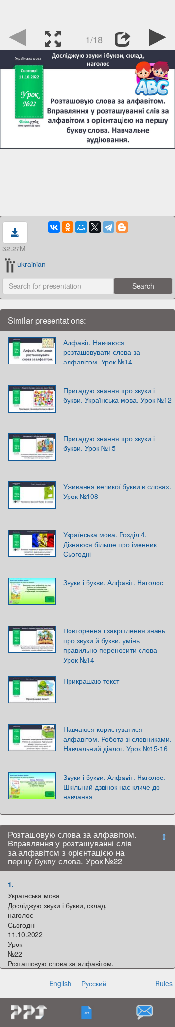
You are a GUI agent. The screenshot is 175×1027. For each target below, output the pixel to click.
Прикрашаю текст (91, 681)
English (60, 983)
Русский (93, 983)
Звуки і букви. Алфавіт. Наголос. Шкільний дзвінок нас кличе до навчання (114, 786)
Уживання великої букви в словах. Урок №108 (117, 491)
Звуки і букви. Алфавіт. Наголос (113, 582)
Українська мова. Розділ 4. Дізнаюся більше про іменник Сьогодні (110, 544)
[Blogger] (122, 227)
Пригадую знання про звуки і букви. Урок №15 (109, 443)
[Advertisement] (87, 12)
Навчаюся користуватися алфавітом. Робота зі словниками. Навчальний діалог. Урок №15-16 (117, 738)
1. (11, 884)
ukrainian (32, 264)
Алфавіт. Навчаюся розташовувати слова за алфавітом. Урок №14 (101, 351)
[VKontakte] (54, 227)
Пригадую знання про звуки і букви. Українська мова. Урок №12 (117, 395)
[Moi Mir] (81, 227)
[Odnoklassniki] (67, 227)
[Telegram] (108, 227)
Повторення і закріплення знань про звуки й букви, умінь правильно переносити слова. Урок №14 (114, 645)
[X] (95, 227)
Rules (164, 983)
